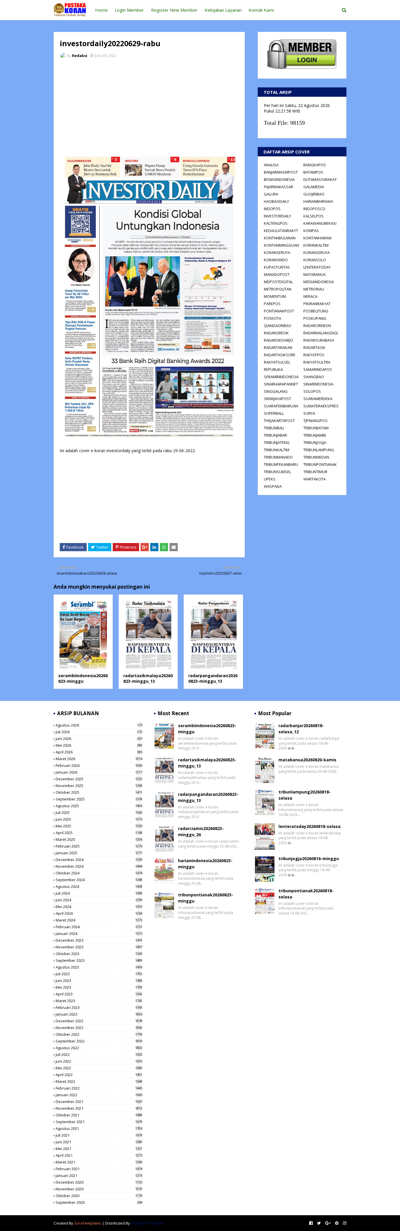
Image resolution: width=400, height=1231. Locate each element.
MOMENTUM (275, 296)
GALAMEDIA (313, 186)
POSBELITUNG (315, 311)
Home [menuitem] (101, 10)
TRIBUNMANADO (278, 457)
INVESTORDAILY (277, 216)
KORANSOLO (314, 259)
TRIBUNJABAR (275, 435)
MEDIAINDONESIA (318, 281)
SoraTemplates (87, 1223)
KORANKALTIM (316, 245)
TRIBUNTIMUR (315, 471)
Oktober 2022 (99, 1034)
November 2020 (99, 1189)
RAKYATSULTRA (316, 362)
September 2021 (99, 1121)
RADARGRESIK (276, 333)
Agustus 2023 (99, 967)
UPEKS (270, 479)
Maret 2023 (99, 1000)
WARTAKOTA (314, 479)
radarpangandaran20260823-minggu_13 (212, 678)
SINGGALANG (276, 391)
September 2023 (99, 960)
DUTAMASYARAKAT (320, 179)
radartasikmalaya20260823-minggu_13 (148, 678)
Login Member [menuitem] (129, 10)
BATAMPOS (313, 172)
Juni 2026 (99, 738)
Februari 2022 (99, 1088)
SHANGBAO (313, 376)
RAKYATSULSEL (277, 362)
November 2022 (99, 1027)
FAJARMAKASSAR (278, 186)
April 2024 (99, 913)
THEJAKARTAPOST (279, 420)
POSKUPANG (314, 318)
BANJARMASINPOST (281, 172)
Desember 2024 (99, 859)
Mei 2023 (99, 987)
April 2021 (99, 1155)
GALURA (271, 194)
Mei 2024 (99, 906)
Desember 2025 (99, 779)
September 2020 (99, 1202)
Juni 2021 (99, 1141)
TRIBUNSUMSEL (277, 471)
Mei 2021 (99, 1148)
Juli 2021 (99, 1135)
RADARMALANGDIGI (320, 333)
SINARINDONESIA (318, 384)
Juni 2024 (99, 899)
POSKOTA (272, 318)
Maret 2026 (99, 758)
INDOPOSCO (314, 208)
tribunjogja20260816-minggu (308, 858)
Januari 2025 (99, 852)
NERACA (310, 296)
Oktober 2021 (99, 1115)
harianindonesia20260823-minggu (205, 863)
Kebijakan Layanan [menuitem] (223, 10)
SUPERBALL (274, 413)
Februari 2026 (99, 765)
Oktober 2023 (99, 953)
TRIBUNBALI (274, 427)
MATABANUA (314, 274)
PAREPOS (272, 303)
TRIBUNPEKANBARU (281, 464)
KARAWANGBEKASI (319, 223)
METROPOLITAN (277, 289)
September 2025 (99, 799)
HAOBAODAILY (276, 201)
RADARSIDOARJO (278, 340)
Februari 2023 (99, 1007)
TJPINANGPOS (315, 420)
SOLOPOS (312, 391)
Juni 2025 (99, 819)
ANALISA (271, 164)
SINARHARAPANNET (281, 384)
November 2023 (99, 947)
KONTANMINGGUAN (281, 245)
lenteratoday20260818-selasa (309, 826)
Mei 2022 (99, 1068)
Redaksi (79, 55)
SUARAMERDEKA (317, 398)
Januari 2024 (99, 933)
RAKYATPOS (313, 354)
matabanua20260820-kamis (307, 760)
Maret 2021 (99, 1162)
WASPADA (273, 486)
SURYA (309, 413)
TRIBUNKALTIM (276, 449)
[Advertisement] (149, 107)
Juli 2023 (99, 973)
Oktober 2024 (99, 873)
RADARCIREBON (317, 325)
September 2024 (99, 879)
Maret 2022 (99, 1081)
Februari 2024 (99, 926)
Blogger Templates (147, 1223)
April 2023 (99, 994)
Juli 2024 (99, 893)
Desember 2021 (99, 1101)
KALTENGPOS (276, 223)
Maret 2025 (99, 839)
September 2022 (99, 1041)
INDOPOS (272, 208)
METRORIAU (313, 289)
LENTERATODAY (317, 267)
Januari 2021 (99, 1175)
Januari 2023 (99, 1014)
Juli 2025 (99, 812)
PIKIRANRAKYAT (317, 303)
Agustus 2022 (99, 1047)
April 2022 (99, 1074)
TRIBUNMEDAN (316, 457)
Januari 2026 (99, 772)
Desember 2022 (99, 1020)
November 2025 (99, 785)
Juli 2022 (99, 1054)
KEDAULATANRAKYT (281, 230)
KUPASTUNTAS (277, 267)
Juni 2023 (99, 980)
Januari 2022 (99, 1094)
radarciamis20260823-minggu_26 (201, 831)
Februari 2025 (99, 846)
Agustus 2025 (99, 805)
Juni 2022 (99, 1061)
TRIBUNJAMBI (314, 435)
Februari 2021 (99, 1168)
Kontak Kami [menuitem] (261, 10)
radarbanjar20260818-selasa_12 (301, 728)
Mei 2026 (99, 745)
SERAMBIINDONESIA (281, 376)
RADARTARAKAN (278, 347)
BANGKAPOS (314, 164)
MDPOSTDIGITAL (278, 281)
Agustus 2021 (99, 1128)
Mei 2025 (99, 826)
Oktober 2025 (99, 792)
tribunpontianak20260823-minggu (205, 898)
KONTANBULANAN (279, 238)
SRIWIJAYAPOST (277, 398)
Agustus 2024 (99, 886)
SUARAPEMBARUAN (281, 406)
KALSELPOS (313, 216)
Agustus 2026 (99, 725)
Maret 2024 (99, 920)
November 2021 (99, 1108)
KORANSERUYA (277, 252)
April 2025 (99, 832)
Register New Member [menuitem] (174, 10)
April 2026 (99, 752)
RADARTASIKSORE (279, 354)
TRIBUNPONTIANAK (320, 464)
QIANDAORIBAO (277, 325)
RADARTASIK (314, 347)
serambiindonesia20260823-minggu (83, 678)
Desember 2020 (99, 1182)
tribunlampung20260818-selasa (304, 795)
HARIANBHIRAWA (318, 201)
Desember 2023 (99, 940)
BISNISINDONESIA (279, 179)
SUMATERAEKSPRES (321, 406)
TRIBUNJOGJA (314, 442)
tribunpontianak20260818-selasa (306, 894)
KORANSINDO (276, 259)
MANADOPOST (277, 274)
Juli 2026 (99, 731)
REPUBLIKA (273, 369)
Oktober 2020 (99, 1195)
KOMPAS (311, 230)
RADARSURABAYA (318, 340)
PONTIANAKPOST (279, 311)
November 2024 (99, 866)
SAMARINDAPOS (317, 369)
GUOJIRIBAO (313, 194)
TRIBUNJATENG (277, 442)
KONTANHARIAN (317, 238)
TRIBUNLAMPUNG (318, 449)
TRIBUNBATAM (316, 427)
